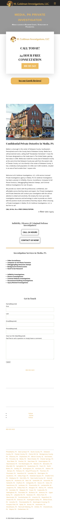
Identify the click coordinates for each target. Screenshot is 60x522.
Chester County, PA (21, 454)
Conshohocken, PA (24, 497)
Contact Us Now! (30, 240)
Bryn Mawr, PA (12, 461)
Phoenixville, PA (34, 485)
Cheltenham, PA (23, 509)
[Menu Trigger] (55, 3)
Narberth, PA (10, 483)
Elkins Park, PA (41, 495)
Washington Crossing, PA (41, 502)
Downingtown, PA (44, 461)
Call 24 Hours (30, 232)
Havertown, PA (40, 504)
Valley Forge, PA (23, 476)
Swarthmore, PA (11, 485)
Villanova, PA (13, 456)
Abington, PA (33, 488)
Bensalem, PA (47, 464)
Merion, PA (42, 488)
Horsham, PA (39, 468)
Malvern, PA (37, 464)
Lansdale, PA (32, 473)
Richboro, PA (33, 492)
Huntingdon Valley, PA (34, 500)
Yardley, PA (17, 468)
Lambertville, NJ (46, 485)
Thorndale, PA (22, 492)
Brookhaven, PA (11, 507)
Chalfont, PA (20, 483)
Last (7, 314)
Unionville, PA (48, 480)
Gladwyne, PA (13, 478)
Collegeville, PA (31, 483)
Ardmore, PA (43, 492)
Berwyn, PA (11, 471)
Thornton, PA (44, 471)
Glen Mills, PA (24, 478)
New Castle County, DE (37, 478)
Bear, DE (28, 480)
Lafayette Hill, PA (19, 495)
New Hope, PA (32, 461)
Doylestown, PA (24, 456)
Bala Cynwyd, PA (23, 452)
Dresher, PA (22, 461)
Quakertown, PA (33, 466)
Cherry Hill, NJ (33, 454)
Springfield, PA (21, 466)
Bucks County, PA (36, 452)
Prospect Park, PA (12, 504)
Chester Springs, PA (46, 459)
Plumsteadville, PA (25, 502)
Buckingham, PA (28, 468)
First (7, 306)
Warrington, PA (43, 473)
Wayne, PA (12, 509)
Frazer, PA (32, 490)
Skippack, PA (23, 490)
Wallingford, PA (11, 492)
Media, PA (22, 459)
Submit (8, 362)
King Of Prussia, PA (32, 471)
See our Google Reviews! (30, 80)
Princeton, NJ (13, 459)
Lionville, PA (13, 502)
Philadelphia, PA (11, 452)
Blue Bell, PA (10, 466)
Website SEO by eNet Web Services (42, 521)
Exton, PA (49, 483)
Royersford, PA (46, 497)
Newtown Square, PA (37, 476)
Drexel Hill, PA (11, 500)
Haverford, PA (21, 473)
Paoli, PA (42, 466)
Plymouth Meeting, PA (25, 507)
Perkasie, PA (20, 471)
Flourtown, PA (11, 473)
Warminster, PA (11, 497)
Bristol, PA (30, 504)
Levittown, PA (23, 485)
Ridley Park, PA (22, 488)
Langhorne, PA (11, 488)
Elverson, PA (21, 500)
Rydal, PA (23, 504)
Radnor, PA (49, 468)
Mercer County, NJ (37, 456)
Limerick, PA (36, 497)
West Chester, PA (33, 459)
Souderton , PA (11, 476)
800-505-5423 (30, 66)
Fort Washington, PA (25, 464)
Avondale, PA (13, 490)
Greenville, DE (37, 480)
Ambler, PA (38, 507)
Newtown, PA (31, 495)
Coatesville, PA (42, 490)
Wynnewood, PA (11, 464)
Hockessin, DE (19, 480)
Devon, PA (41, 483)
